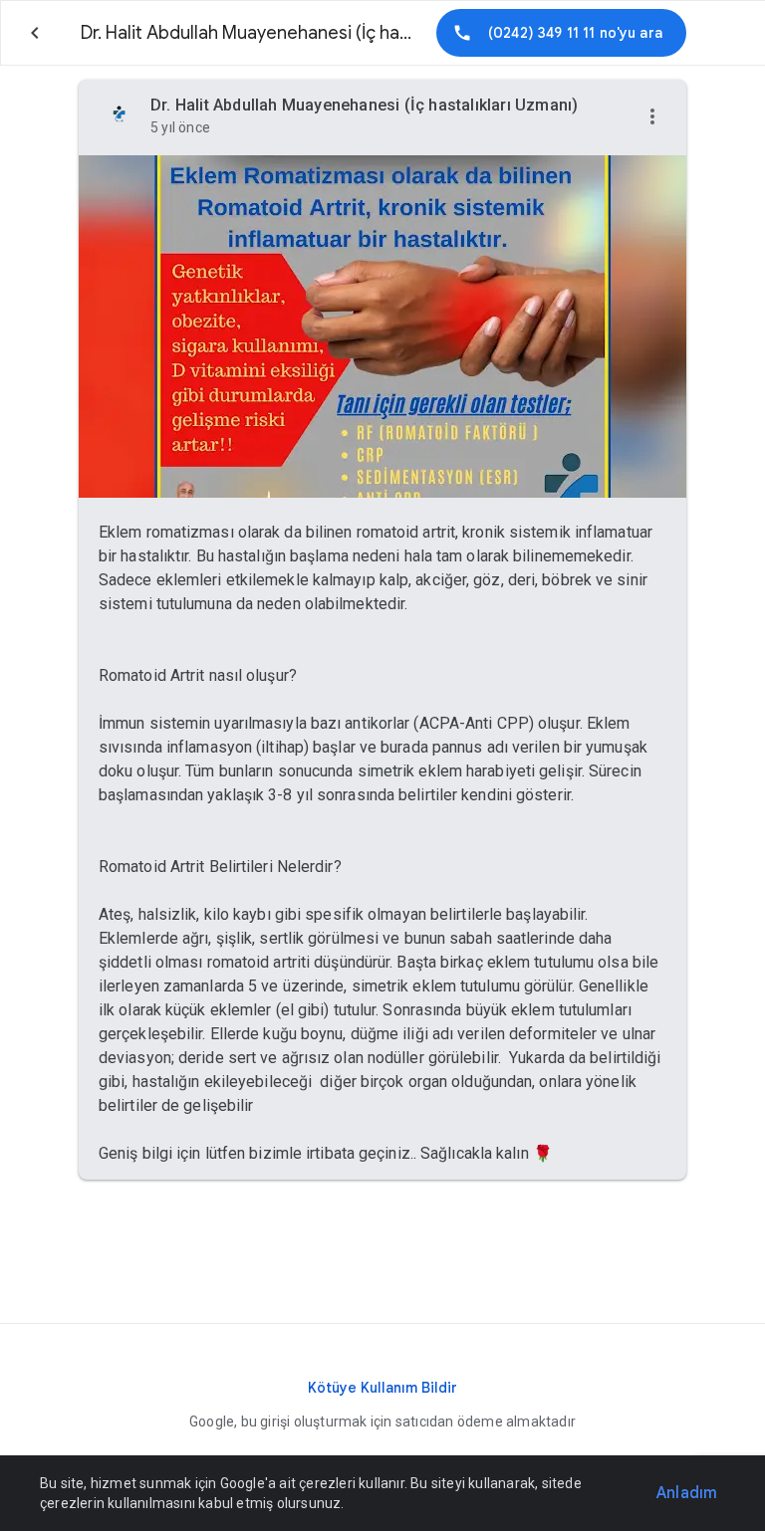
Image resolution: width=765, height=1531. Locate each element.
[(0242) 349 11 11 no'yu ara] (561, 33)
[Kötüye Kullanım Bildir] (382, 1388)
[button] (652, 117)
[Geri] (35, 33)
